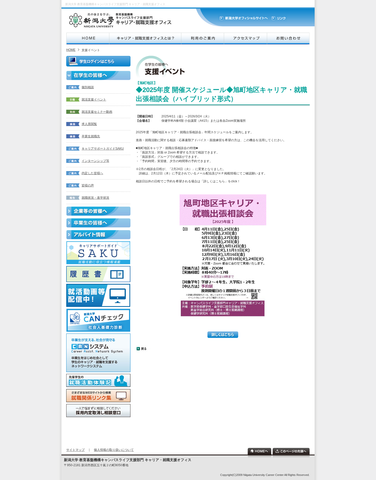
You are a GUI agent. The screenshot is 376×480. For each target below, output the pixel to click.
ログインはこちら (98, 61)
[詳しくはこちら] (222, 337)
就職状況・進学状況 (95, 197)
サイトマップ (75, 450)
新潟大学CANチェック (98, 320)
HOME (87, 38)
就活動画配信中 (98, 295)
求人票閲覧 (89, 124)
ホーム (259, 451)
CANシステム (98, 352)
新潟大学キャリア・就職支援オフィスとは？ (145, 38)
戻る (143, 348)
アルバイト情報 (98, 234)
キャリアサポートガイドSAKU (103, 148)
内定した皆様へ (92, 173)
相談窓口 (98, 410)
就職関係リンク (98, 395)
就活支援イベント (94, 99)
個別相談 (88, 87)
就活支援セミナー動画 (97, 112)
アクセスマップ (245, 38)
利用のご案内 (202, 38)
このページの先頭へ (291, 451)
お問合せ (288, 38)
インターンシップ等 (95, 161)
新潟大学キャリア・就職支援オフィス (121, 20)
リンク (278, 18)
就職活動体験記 (98, 380)
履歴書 (98, 274)
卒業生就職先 (91, 136)
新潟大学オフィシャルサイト (244, 18)
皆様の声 (88, 185)
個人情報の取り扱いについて (114, 450)
